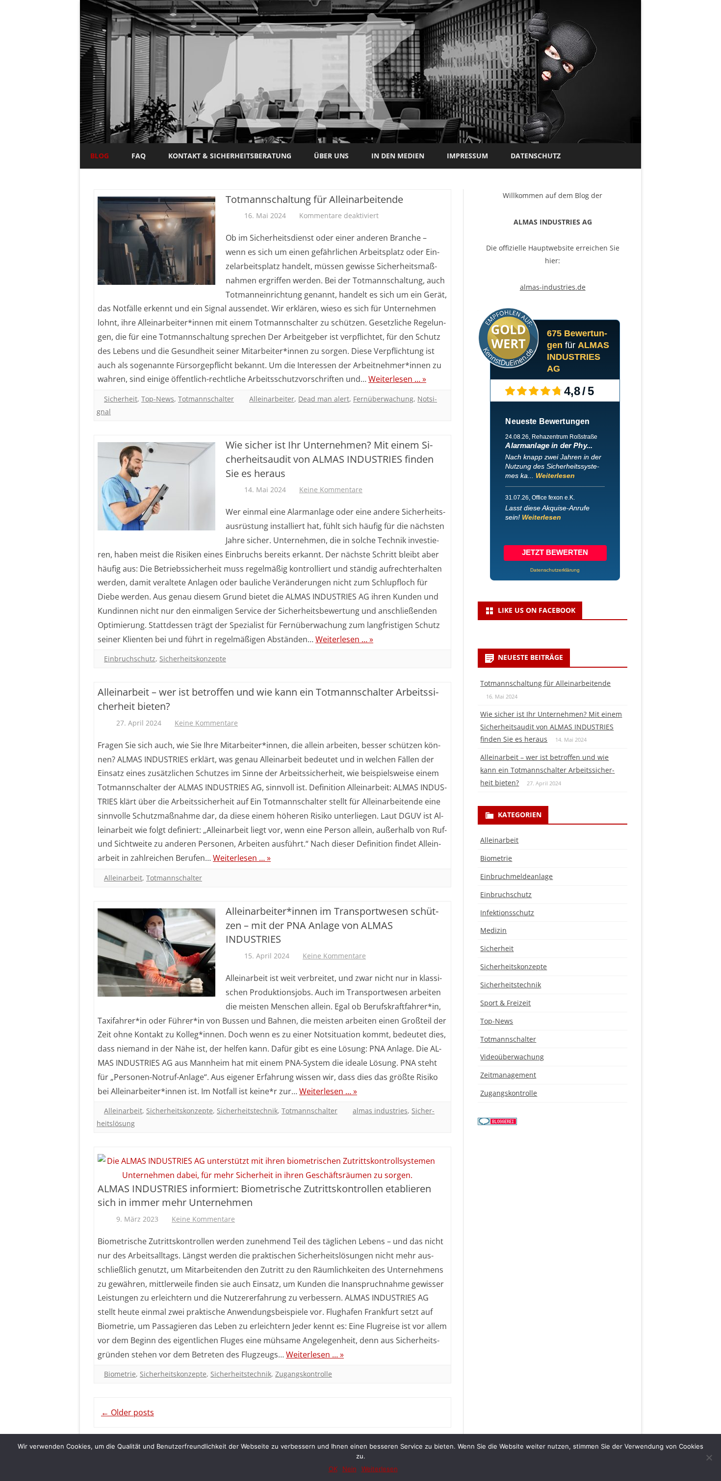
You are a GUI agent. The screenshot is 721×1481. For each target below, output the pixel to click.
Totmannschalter (206, 398)
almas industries (380, 1110)
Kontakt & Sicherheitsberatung (229, 155)
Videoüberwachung (512, 1056)
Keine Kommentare (330, 489)
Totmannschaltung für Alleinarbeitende (314, 199)
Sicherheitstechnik (247, 1110)
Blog (99, 155)
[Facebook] (620, 155)
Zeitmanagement (508, 1074)
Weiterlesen (555, 475)
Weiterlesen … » (397, 379)
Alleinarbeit (123, 877)
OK (333, 1469)
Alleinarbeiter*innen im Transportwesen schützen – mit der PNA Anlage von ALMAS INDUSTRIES (332, 925)
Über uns (331, 155)
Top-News (157, 398)
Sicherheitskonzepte (192, 658)
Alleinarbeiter (271, 398)
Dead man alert (323, 398)
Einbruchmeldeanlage (516, 876)
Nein (349, 1469)
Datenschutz (536, 155)
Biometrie (120, 1374)
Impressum (467, 155)
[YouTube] (630, 155)
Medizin (493, 930)
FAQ (138, 155)
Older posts (127, 1412)
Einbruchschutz (129, 658)
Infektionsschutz (507, 912)
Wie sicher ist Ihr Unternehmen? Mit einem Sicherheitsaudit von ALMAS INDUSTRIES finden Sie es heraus (330, 459)
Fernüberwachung (383, 398)
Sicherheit (120, 398)
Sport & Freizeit (505, 1002)
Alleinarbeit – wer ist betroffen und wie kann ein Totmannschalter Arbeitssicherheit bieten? (547, 770)
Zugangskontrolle (303, 1374)
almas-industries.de (553, 287)
